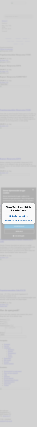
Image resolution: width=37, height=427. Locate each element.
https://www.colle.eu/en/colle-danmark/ (18, 220)
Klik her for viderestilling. (18, 216)
